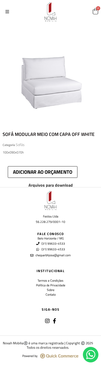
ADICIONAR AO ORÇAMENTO (42, 172)
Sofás (20, 144)
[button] (7, 11)
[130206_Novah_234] (50, 74)
